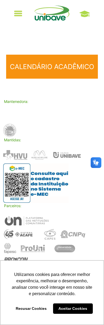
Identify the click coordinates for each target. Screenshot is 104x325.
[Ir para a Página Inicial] (52, 13)
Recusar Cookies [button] (31, 308)
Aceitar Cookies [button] (72, 308)
